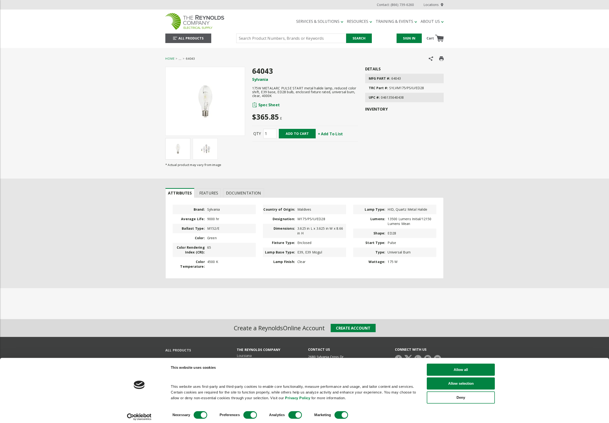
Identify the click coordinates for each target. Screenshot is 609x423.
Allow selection (461, 384)
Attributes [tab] (180, 193)
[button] (319, 21)
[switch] (250, 415)
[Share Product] (431, 58)
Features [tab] (208, 193)
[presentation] (179, 193)
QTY (257, 133)
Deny (461, 397)
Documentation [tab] (243, 193)
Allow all (461, 370)
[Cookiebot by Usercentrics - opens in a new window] (139, 416)
